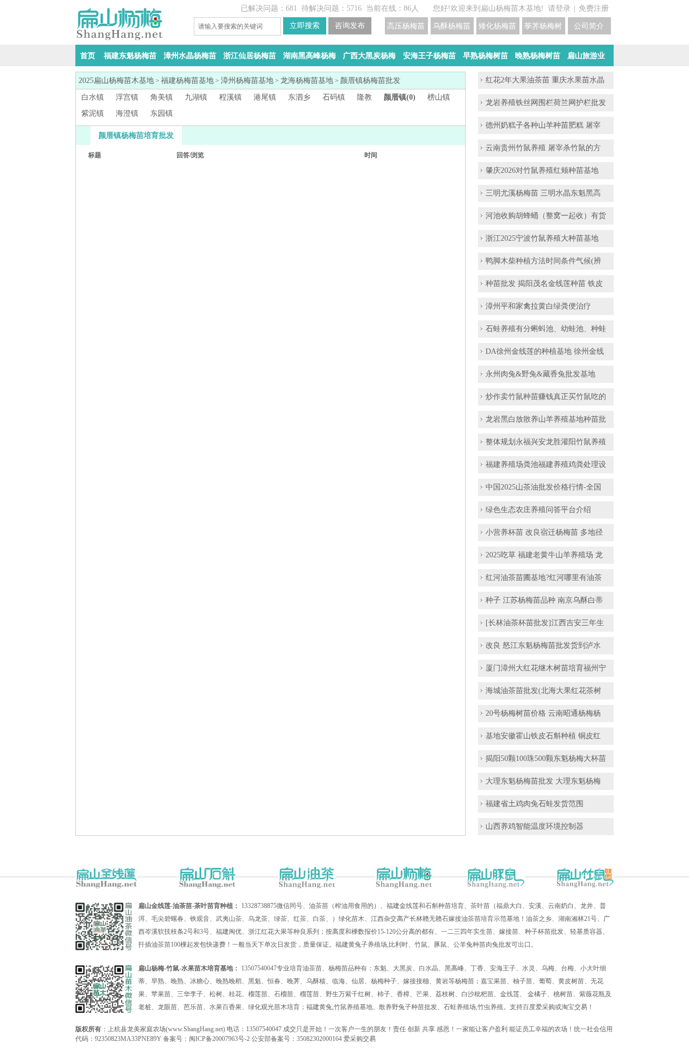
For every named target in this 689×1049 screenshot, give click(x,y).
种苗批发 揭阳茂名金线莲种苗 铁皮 (544, 283)
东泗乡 (299, 97)
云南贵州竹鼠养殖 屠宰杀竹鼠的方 (543, 148)
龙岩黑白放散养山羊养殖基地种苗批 (546, 419)
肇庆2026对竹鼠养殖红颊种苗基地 (542, 170)
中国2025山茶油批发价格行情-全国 (543, 487)
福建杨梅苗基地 (187, 80)
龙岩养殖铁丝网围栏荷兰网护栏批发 (546, 103)
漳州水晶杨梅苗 (190, 56)
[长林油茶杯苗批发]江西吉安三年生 (545, 623)
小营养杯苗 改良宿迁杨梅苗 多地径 (544, 532)
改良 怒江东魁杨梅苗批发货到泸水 (543, 645)
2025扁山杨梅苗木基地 (116, 80)
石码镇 (333, 97)
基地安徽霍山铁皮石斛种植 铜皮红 (543, 736)
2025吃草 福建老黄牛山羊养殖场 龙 (544, 555)
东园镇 (161, 113)
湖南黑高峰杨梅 (309, 56)
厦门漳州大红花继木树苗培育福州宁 (546, 668)
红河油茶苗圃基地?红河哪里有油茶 (544, 578)
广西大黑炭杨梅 (369, 56)
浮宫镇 (127, 97)
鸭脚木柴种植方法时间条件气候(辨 (543, 261)
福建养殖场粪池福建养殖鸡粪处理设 (546, 464)
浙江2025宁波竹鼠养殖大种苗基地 (542, 238)
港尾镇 (265, 97)
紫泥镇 (92, 113)
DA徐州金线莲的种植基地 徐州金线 (545, 351)
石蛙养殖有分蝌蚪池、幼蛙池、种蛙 (546, 329)
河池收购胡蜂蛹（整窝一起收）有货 (546, 216)
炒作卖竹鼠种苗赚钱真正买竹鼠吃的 (546, 397)
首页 (87, 56)
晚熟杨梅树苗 (537, 56)
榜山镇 (438, 97)
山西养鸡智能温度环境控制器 (534, 826)
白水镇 (92, 97)
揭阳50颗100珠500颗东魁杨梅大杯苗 (546, 758)
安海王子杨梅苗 (429, 56)
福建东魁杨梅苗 (130, 56)
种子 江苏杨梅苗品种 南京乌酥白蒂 (544, 600)
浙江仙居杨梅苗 (249, 56)
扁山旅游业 (586, 56)
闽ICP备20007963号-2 (219, 1039)
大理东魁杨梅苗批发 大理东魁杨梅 (543, 781)
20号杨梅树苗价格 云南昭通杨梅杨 (543, 713)
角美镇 (161, 97)
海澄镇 (127, 113)
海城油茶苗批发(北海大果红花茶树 (543, 691)
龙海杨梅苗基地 (306, 80)
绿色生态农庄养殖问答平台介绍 (538, 510)
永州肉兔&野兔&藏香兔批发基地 (540, 374)
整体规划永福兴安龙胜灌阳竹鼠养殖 (546, 442)
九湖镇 (196, 97)
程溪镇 (230, 97)
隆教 (364, 97)
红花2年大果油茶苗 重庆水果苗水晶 (545, 80)
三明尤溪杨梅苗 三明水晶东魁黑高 (543, 193)
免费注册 (594, 8)
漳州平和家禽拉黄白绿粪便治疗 (538, 306)
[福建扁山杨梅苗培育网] (119, 38)
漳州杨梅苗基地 (247, 80)
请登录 (559, 8)
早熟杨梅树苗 (485, 56)
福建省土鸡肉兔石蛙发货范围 (534, 804)
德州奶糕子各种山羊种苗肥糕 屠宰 (543, 125)
